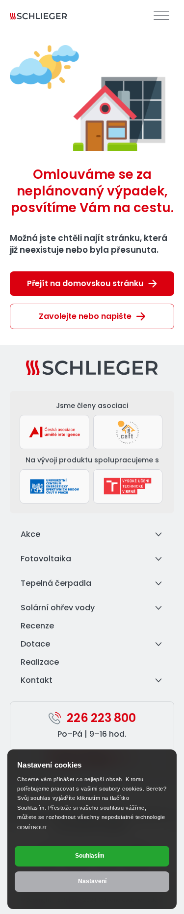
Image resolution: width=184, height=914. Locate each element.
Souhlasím (90, 855)
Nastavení (92, 881)
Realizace (40, 662)
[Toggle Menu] (161, 16)
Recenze (37, 625)
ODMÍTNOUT (32, 827)
